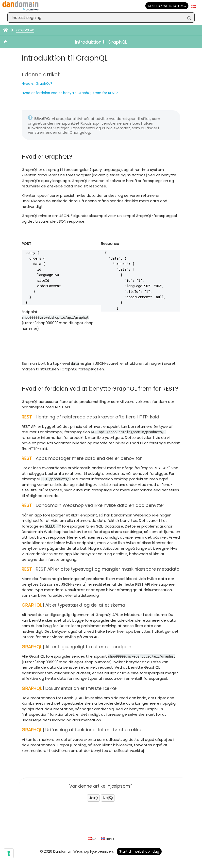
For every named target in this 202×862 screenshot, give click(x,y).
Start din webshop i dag (167, 6)
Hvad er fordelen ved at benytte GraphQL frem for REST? (70, 93)
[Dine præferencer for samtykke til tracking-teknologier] (8, 853)
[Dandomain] (20, 9)
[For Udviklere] (5, 30)
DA (94, 839)
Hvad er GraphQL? (37, 83)
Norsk (109, 839)
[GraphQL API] (10, 42)
